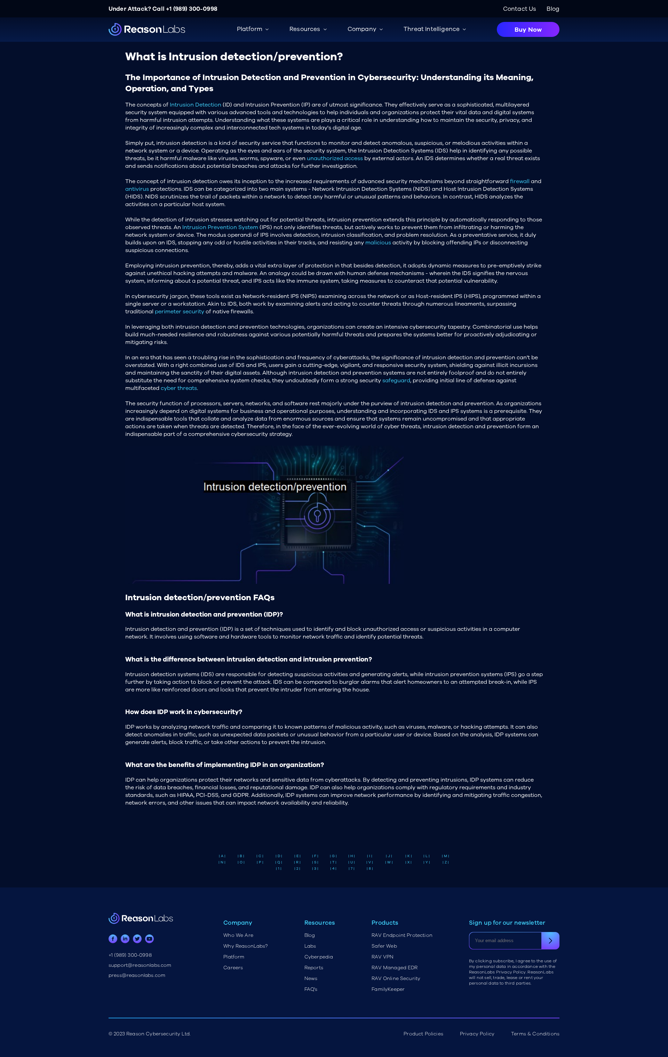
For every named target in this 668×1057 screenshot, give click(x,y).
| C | (259, 856)
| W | (389, 862)
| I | (369, 856)
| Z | (446, 862)
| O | (241, 862)
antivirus (137, 189)
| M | (445, 856)
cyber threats (179, 388)
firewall (520, 181)
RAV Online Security (396, 978)
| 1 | (278, 868)
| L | (426, 856)
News (311, 978)
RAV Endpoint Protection (402, 935)
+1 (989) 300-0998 (191, 9)
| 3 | (315, 868)
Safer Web (384, 946)
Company (362, 29)
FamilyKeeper (388, 989)
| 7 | (352, 868)
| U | (351, 862)
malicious (378, 242)
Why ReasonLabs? (245, 946)
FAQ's (311, 989)
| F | (315, 856)
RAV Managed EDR (395, 967)
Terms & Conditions (535, 1034)
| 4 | (333, 868)
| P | (260, 862)
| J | (389, 856)
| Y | (426, 862)
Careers (233, 967)
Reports (313, 967)
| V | (369, 862)
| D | (279, 856)
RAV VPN (382, 957)
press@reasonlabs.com (137, 975)
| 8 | (370, 868)
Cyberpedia (318, 957)
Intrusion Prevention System (220, 227)
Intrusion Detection (195, 105)
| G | (333, 856)
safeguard (396, 380)
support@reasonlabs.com (140, 965)
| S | (315, 862)
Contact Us (519, 9)
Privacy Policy (477, 1034)
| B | (241, 856)
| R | (297, 862)
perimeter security (179, 311)
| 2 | (297, 868)
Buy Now (528, 29)
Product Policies (423, 1034)
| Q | (278, 862)
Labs (310, 946)
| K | (408, 856)
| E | (297, 856)
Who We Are (238, 935)
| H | (351, 856)
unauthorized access (335, 158)
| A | (222, 856)
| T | (333, 862)
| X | (408, 862)
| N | (221, 862)
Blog (553, 9)
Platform (233, 957)
